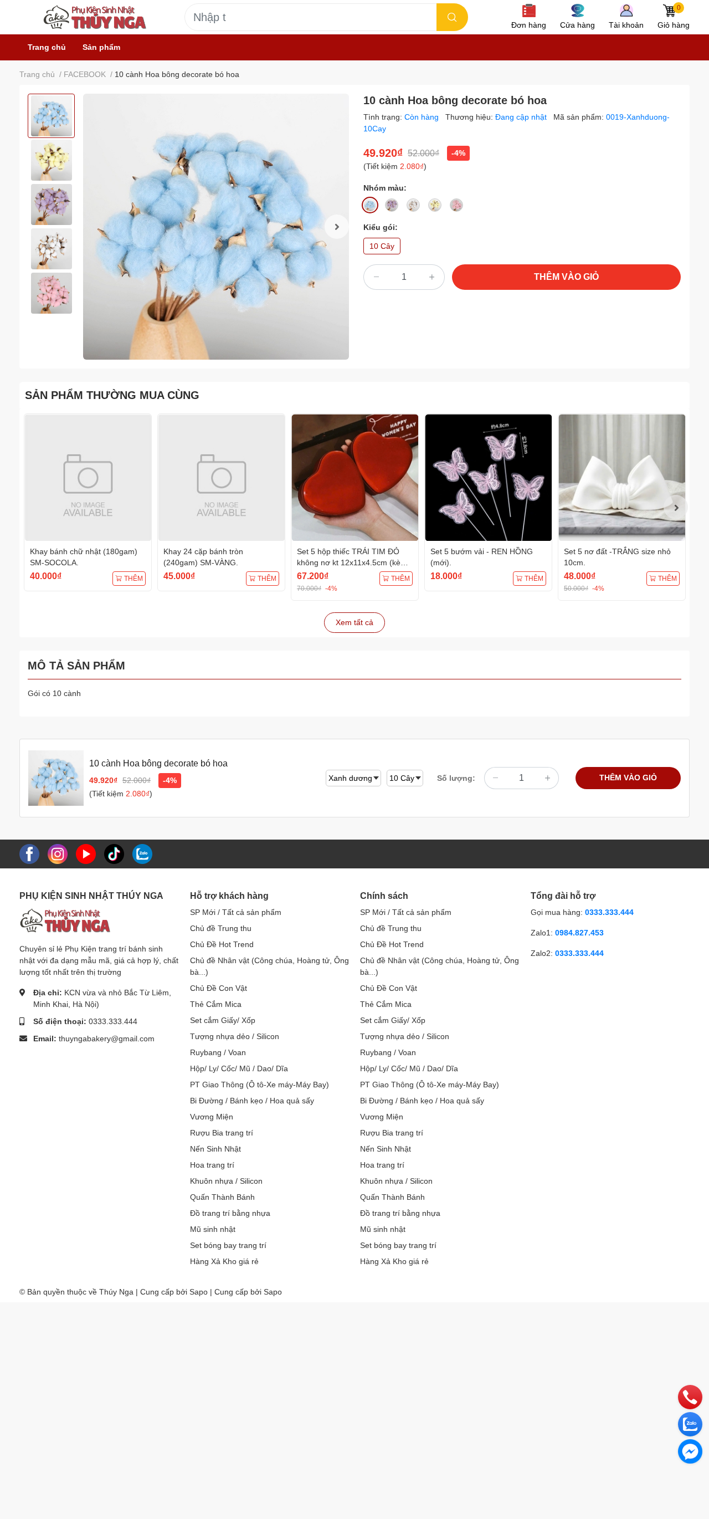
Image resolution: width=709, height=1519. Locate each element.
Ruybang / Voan (218, 1052)
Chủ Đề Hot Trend (222, 944)
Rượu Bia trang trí (221, 1132)
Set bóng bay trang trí (228, 1245)
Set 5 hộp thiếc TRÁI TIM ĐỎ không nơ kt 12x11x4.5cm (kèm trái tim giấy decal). (352, 562)
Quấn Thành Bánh (222, 1197)
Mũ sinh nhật (212, 1229)
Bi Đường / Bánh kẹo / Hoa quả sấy (252, 1100)
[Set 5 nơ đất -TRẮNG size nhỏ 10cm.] (621, 477)
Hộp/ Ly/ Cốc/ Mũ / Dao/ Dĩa (239, 1068)
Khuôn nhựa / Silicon (226, 1181)
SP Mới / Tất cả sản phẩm (235, 912)
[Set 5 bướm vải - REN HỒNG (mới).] (488, 477)
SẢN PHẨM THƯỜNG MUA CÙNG (112, 395)
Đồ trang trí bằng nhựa (230, 1213)
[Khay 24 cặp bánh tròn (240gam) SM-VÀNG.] (221, 477)
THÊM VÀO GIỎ (566, 277)
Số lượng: (456, 778)
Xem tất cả (354, 622)
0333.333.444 (113, 1021)
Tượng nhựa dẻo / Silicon (234, 1036)
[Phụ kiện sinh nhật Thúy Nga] (94, 17)
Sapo (273, 1291)
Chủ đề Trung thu (220, 928)
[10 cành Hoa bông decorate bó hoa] (216, 227)
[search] (452, 17)
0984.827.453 (579, 932)
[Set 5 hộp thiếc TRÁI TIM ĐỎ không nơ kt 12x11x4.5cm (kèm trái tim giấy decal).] (354, 477)
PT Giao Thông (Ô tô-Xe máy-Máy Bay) (259, 1084)
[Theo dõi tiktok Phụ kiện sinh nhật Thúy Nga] (114, 853)
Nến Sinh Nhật (215, 1148)
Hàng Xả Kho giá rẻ (224, 1261)
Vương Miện (211, 1116)
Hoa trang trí (212, 1164)
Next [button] (337, 226)
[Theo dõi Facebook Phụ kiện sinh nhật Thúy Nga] (29, 853)
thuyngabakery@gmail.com (107, 1038)
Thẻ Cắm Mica (216, 1004)
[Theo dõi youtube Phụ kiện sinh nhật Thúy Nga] (86, 853)
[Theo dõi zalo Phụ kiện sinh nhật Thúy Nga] (142, 853)
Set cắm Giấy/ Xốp (222, 1020)
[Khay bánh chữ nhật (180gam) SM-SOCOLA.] (87, 477)
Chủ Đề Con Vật (218, 988)
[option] (51, 116)
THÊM (133, 578)
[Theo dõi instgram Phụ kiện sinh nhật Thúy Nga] (58, 853)
